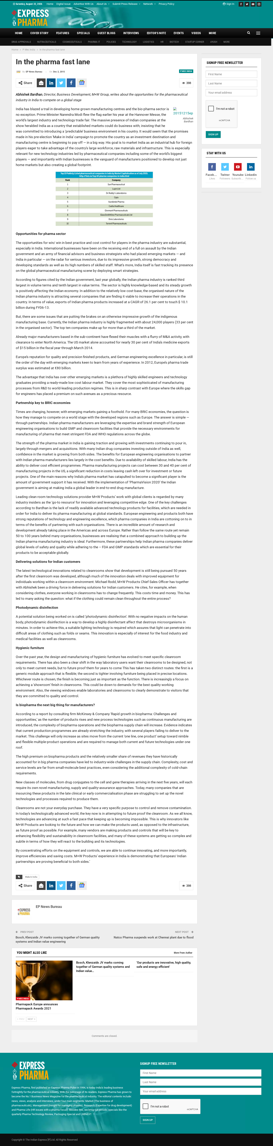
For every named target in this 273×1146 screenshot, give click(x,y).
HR (161, 41)
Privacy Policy (166, 3)
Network (148, 3)
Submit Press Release (125, 3)
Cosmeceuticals (72, 41)
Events (179, 33)
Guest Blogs (106, 33)
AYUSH (213, 41)
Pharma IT (94, 41)
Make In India (31, 877)
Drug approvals (21, 41)
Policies (111, 41)
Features (62, 33)
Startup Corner (194, 41)
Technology (129, 41)
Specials (83, 33)
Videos (196, 33)
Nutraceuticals (46, 41)
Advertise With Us (84, 3)
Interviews (131, 33)
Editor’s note (156, 33)
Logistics (148, 41)
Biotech (174, 41)
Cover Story (39, 33)
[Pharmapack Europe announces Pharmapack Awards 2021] (44, 980)
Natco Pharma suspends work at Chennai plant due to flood (153, 937)
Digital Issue (63, 3)
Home (50, 3)
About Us (102, 3)
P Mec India (186, 71)
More (212, 33)
